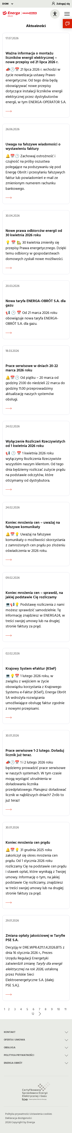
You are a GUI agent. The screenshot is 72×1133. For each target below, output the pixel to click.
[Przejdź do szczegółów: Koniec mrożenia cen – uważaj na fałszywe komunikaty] (36, 534)
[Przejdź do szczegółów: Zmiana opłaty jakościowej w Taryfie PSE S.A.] (36, 958)
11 (65, 1009)
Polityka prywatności (17, 1114)
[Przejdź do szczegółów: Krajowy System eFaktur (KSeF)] (36, 686)
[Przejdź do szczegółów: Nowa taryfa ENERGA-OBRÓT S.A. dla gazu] (36, 310)
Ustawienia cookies (41, 1114)
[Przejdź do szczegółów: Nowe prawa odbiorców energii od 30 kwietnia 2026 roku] (36, 242)
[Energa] (19, 14)
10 (58, 1009)
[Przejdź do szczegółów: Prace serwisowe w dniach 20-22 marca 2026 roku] (36, 380)
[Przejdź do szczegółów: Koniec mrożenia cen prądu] (36, 865)
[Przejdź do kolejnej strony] (39, 1014)
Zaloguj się (63, 4)
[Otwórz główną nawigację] (67, 14)
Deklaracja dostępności (18, 1118)
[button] (67, 23)
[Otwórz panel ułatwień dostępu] (55, 14)
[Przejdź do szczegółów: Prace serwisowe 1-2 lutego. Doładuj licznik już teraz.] (36, 773)
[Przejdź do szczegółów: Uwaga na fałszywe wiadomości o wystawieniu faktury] (36, 164)
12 (33, 1014)
